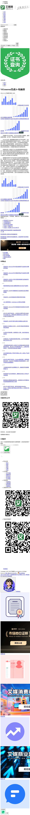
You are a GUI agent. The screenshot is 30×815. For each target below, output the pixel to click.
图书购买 (9, 576)
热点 (4, 13)
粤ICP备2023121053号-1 (11, 573)
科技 (4, 20)
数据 (4, 14)
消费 (4, 19)
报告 (4, 16)
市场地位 (8, 481)
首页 (4, 12)
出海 (4, 22)
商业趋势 (8, 484)
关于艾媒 (8, 473)
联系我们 (5, 568)
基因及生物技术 (7, 257)
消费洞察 (8, 483)
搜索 (15, 24)
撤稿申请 (8, 474)
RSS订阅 (4, 576)
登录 (2, 47)
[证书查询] (15, 78)
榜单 (4, 17)
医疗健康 (5, 252)
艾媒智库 (8, 486)
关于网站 (8, 478)
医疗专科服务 (6, 255)
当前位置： (3, 80)
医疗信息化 (6, 254)
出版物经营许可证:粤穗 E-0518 (18, 574)
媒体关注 (8, 475)
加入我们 (8, 477)
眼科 (4, 258)
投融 (4, 84)
